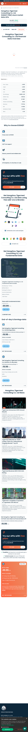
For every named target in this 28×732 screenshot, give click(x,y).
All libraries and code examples (15, 230)
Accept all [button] (7, 729)
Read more (9, 723)
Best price (21, 29)
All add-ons (15, 244)
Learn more (22, 0)
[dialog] (14, 724)
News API (14, 29)
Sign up (24, 3)
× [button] (26, 718)
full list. (4, 590)
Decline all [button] (20, 729)
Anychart (25, 67)
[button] (14, 725)
